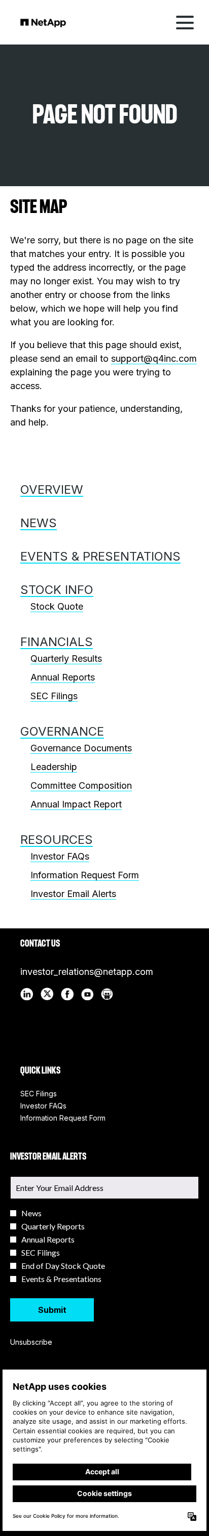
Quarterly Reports (53, 1226)
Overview (51, 489)
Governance (62, 731)
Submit (52, 1310)
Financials (56, 641)
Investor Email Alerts (73, 893)
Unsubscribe (31, 1342)
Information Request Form (84, 875)
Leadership (53, 766)
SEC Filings (54, 696)
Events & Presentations (100, 556)
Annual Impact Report (76, 804)
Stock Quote (56, 606)
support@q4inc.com (154, 358)
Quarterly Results (66, 658)
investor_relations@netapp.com (86, 971)
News (38, 523)
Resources (56, 839)
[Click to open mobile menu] (185, 22)
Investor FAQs (59, 856)
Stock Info (56, 589)
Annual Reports (62, 677)
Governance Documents (81, 748)
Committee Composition (81, 785)
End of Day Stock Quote (63, 1266)
